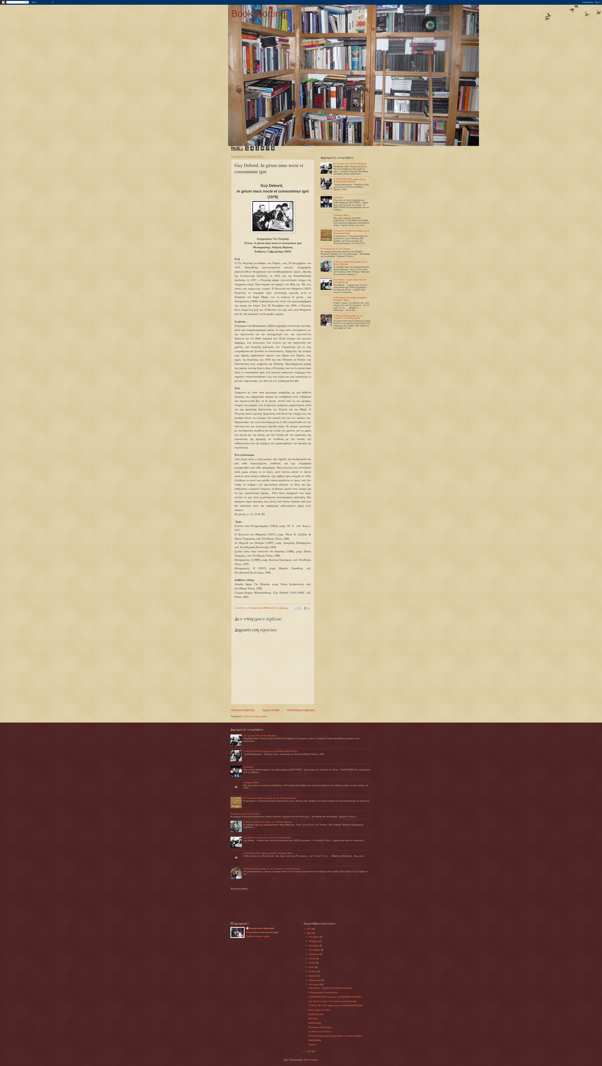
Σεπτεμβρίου (315, 950)
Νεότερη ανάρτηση (242, 710)
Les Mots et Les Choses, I (320, 1031)
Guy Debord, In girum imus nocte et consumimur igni (267, 837)
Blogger (314, 1060)
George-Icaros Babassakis (262, 928)
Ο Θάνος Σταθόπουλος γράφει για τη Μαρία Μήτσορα (267, 822)
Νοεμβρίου (314, 941)
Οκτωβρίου (314, 945)
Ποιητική (312, 1044)
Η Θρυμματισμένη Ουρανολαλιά (322, 992)
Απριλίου (313, 971)
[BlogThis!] (299, 608)
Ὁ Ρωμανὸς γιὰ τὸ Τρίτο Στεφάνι (335, 249)
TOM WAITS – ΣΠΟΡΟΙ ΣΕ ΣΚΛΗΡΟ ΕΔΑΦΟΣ (330, 988)
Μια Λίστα (312, 1018)
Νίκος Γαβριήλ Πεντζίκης (319, 1010)
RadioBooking (314, 1023)
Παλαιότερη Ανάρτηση (300, 710)
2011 (309, 933)
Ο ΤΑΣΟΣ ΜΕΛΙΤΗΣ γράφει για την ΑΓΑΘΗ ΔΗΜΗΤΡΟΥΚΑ (349, 180)
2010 (309, 1051)
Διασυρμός (338, 197)
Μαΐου (312, 967)
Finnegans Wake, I (342, 215)
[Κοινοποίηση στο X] (302, 608)
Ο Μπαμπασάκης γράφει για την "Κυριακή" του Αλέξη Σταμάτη (348, 316)
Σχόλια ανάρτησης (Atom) (255, 716)
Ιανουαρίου (314, 984)
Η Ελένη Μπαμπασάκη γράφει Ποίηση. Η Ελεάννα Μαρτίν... (336, 1036)
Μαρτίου (313, 976)
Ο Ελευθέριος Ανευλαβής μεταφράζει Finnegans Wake (268, 853)
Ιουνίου (312, 963)
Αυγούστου (314, 954)
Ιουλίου (312, 958)
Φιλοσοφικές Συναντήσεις (320, 1027)
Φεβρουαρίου (315, 980)
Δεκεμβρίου (314, 937)
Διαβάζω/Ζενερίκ (316, 1014)
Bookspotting (258, 13)
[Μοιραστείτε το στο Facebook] (305, 608)
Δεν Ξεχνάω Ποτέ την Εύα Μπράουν (350, 164)
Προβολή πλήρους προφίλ (258, 936)
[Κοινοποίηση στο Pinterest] (308, 608)
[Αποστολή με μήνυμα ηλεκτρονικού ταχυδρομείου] (296, 608)
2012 (309, 929)
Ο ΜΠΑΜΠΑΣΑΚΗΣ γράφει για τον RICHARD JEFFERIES (335, 997)
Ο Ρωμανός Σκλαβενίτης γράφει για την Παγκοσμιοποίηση (269, 798)
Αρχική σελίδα (271, 710)
